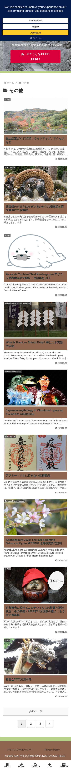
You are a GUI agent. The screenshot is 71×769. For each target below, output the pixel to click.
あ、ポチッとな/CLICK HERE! (35, 57)
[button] (64, 547)
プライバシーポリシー (19, 749)
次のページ (35, 711)
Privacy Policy (52, 749)
